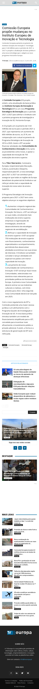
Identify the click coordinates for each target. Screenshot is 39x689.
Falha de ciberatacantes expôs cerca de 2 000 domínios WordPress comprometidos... (24, 573)
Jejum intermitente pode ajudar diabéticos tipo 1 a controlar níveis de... (25, 521)
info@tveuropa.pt (26, 659)
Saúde (16, 617)
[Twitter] (22, 673)
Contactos (30, 683)
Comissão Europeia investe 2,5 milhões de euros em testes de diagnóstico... (24, 552)
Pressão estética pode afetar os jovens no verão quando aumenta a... (25, 605)
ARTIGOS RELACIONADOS (19, 363)
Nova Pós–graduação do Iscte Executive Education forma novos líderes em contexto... (25, 563)
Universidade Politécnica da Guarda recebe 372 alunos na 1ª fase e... (25, 584)
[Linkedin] (17, 673)
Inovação (5, 347)
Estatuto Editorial (11, 683)
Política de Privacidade (26, 681)
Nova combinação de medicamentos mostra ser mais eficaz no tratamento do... (25, 541)
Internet (17, 577)
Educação (6, 437)
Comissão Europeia (13, 345)
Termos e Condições (11, 681)
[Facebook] (11, 673)
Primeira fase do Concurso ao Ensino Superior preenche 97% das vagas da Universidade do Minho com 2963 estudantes (19, 431)
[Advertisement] (19, 15)
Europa (4, 24)
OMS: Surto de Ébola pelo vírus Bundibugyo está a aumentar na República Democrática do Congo (17, 473)
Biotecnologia (18, 525)
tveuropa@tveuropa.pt (17, 60)
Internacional (8, 478)
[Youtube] (28, 673)
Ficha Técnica (21, 683)
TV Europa (5, 60)
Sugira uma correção (30, 341)
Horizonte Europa (27, 345)
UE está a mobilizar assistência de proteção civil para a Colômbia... (24, 594)
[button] (36, 3)
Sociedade (17, 533)
